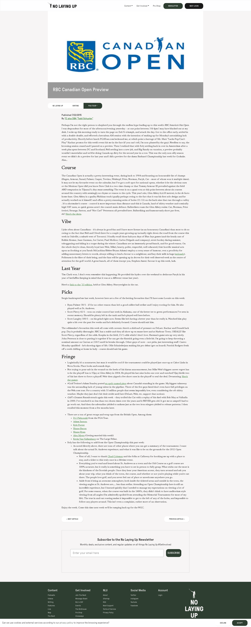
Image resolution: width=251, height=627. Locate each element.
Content (127, 6)
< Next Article (72, 519)
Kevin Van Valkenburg (84, 439)
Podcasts (51, 595)
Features (51, 606)
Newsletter (173, 6)
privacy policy (66, 623)
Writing (75, 106)
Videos (50, 599)
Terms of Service (109, 609)
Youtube (134, 602)
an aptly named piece (115, 383)
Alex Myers (79, 435)
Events (78, 606)
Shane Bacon (80, 428)
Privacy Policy (108, 612)
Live (49, 609)
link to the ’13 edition (81, 285)
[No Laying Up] (62, 5)
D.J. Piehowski (80, 418)
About (105, 595)
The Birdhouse (81, 609)
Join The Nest (80, 595)
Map (49, 612)
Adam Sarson (80, 422)
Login (160, 595)
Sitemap (106, 599)
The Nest (51, 616)
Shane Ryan (79, 432)
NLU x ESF (79, 602)
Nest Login (194, 6)
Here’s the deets (73, 214)
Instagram (134, 599)
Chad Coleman (115, 456)
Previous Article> (177, 519)
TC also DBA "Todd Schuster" (79, 118)
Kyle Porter (79, 425)
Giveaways (79, 616)
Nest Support (108, 606)
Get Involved (142, 6)
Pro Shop (157, 6)
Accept (240, 623)
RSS (104, 602)
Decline (223, 623)
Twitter (133, 595)
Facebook (134, 606)
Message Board (81, 599)
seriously (179, 254)
